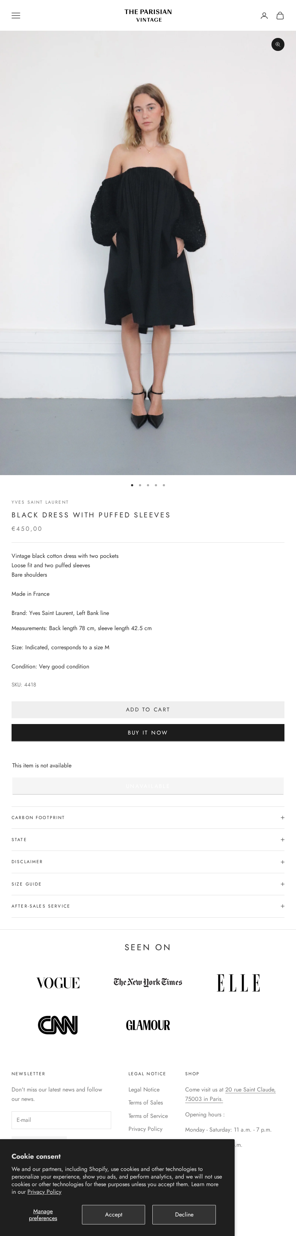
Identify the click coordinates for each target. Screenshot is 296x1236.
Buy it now (148, 733)
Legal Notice (144, 1089)
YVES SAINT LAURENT (40, 502)
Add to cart (148, 710)
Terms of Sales (146, 1102)
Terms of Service (148, 1116)
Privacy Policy (44, 1192)
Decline (184, 1214)
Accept (113, 1214)
